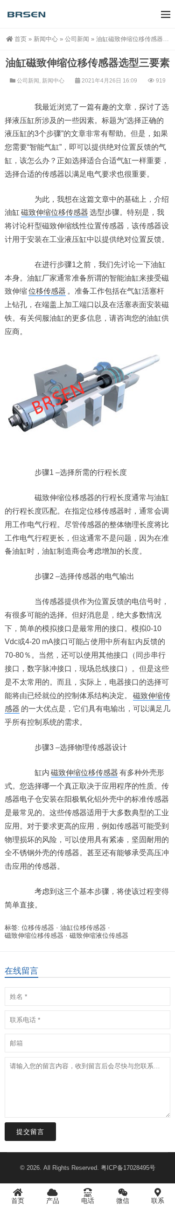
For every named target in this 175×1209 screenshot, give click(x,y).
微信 (122, 1200)
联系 (157, 1200)
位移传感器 (47, 291)
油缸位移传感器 (83, 927)
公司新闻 (77, 38)
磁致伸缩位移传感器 (54, 212)
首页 (20, 38)
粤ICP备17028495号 (128, 1167)
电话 (87, 1200)
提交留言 (30, 1131)
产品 (52, 1200)
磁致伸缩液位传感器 (99, 935)
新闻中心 (46, 38)
